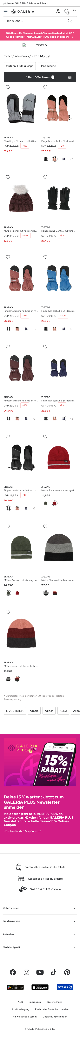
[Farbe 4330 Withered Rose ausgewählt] (17, 678)
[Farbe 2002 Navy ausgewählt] (63, 418)
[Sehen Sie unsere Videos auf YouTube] (40, 972)
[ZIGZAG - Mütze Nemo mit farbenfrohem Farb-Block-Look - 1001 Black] (58, 547)
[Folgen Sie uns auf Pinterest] (67, 972)
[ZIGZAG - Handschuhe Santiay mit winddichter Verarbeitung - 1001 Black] (58, 198)
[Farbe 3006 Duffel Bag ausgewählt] (8, 592)
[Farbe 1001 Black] (45, 158)
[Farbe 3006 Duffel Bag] (45, 503)
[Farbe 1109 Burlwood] (17, 328)
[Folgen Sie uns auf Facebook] (13, 972)
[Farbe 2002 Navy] (63, 158)
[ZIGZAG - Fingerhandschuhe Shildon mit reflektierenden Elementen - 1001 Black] (58, 108)
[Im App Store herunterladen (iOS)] (39, 987)
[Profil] (58, 11)
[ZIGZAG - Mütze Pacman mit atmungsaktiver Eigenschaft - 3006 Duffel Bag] (58, 458)
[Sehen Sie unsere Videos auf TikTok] (53, 972)
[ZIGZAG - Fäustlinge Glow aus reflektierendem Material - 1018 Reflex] (21, 108)
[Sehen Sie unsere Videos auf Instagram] (26, 972)
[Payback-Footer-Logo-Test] (64, 987)
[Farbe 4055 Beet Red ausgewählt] (54, 503)
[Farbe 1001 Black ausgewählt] (8, 508)
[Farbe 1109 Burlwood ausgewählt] (54, 158)
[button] (26, 3)
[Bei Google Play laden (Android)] (15, 987)
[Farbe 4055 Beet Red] (17, 592)
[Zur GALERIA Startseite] (22, 12)
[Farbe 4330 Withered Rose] (54, 592)
